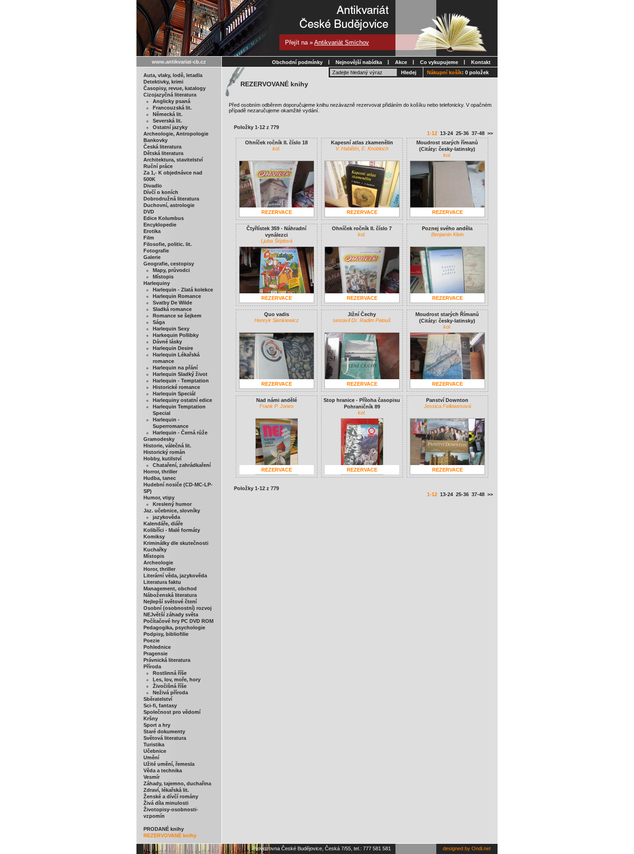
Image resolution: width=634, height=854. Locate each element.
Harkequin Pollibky (176, 335)
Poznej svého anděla (447, 228)
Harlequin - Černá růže (180, 432)
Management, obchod (170, 588)
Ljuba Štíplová (276, 241)
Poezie (151, 640)
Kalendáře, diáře (163, 523)
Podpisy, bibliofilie (165, 634)
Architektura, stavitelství (173, 159)
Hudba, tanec (159, 478)
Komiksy (154, 536)
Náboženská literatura (170, 595)
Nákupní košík (444, 72)
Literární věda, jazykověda (175, 575)
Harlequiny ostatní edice (182, 400)
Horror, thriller (160, 471)
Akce (401, 62)
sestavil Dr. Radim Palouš (362, 320)
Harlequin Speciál (174, 393)
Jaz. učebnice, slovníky (171, 510)
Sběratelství (157, 699)
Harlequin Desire (173, 348)
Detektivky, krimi (163, 81)
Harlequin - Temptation (181, 380)
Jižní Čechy (362, 314)
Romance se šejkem (177, 315)
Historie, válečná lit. (167, 445)
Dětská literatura (163, 153)
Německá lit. (167, 114)
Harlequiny (156, 283)
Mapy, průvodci (171, 270)
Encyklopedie (159, 224)
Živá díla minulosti (165, 803)
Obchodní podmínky (297, 62)
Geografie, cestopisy (168, 263)
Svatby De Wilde (172, 302)
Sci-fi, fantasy (160, 705)
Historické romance (176, 387)
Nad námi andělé (276, 400)
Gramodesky (159, 439)
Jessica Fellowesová (447, 406)
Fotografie (156, 250)
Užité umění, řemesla (168, 764)
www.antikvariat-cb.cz (179, 62)
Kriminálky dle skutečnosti (175, 543)
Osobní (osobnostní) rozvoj (177, 608)
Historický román (164, 452)
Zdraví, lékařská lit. (166, 790)
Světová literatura (164, 738)
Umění (151, 757)
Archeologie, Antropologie (175, 133)
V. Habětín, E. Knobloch (362, 148)
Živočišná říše (170, 686)
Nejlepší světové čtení (170, 601)
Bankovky (155, 140)
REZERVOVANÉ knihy (169, 835)
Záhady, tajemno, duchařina (177, 783)
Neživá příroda (170, 692)
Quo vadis (276, 314)
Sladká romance (172, 309)
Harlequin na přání (175, 367)
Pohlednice (157, 647)
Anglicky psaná (171, 101)
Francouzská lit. (172, 107)
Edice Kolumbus (163, 218)
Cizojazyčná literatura (169, 94)
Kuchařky (155, 549)
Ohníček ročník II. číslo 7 (362, 228)
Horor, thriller (159, 569)
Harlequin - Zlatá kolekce (183, 289)
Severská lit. (167, 120)
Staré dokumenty (164, 731)
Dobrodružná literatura (171, 198)
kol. (276, 148)
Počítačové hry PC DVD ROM (178, 621)
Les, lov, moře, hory (177, 679)
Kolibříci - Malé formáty (171, 530)
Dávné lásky (167, 341)
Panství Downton (447, 400)
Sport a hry (156, 725)
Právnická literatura (166, 660)
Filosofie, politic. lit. (167, 244)
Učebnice (154, 751)
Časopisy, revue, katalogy (174, 88)
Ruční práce (158, 166)
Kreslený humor (172, 504)
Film (148, 237)
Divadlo (152, 185)
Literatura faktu (162, 582)
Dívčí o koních (160, 192)
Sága (159, 322)
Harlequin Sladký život (180, 374)
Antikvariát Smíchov (341, 42)
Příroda (152, 666)
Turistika (153, 744)
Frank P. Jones (276, 406)
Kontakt (481, 62)
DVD (148, 211)
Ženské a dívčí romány (170, 796)
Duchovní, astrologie (168, 205)
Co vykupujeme (439, 62)
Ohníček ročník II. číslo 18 (276, 142)
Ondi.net (481, 848)
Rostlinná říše (170, 673)
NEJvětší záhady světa (170, 614)
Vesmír (151, 777)
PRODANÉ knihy (163, 829)
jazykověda (166, 517)
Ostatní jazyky (170, 127)
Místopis (163, 276)
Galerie (152, 257)
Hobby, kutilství (162, 458)
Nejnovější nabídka (359, 62)
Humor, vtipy (159, 497)
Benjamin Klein (447, 234)
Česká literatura (162, 146)
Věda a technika (162, 770)
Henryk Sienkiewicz (276, 320)
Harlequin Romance (177, 296)
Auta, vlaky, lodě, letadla (172, 75)
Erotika (152, 231)
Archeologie (158, 562)
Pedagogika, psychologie (174, 627)
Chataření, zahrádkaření (182, 465)
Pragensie (155, 653)
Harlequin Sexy (171, 328)
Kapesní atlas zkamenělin (362, 142)
